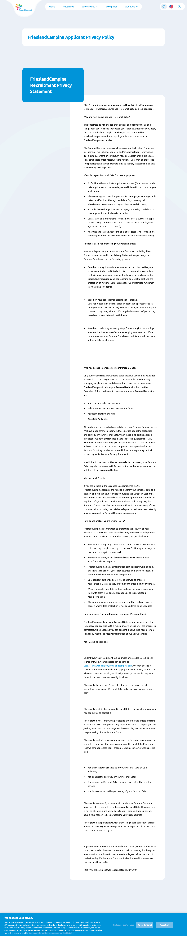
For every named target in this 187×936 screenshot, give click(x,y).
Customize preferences (123, 925)
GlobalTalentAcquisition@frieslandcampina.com (108, 665)
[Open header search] (164, 6)
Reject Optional (145, 925)
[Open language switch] (171, 6)
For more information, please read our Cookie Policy (51, 933)
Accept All (164, 925)
